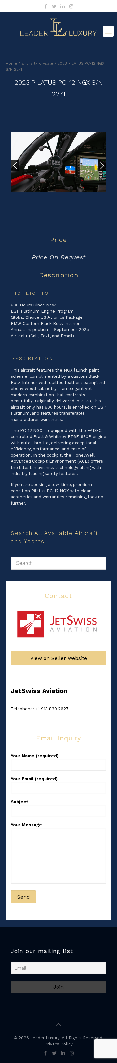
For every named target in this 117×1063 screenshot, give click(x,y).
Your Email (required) (34, 778)
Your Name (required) (34, 755)
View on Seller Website (58, 658)
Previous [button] (15, 165)
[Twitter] (54, 6)
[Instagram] (71, 6)
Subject (19, 801)
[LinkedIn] (62, 6)
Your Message (26, 824)
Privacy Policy (59, 1044)
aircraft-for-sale (37, 63)
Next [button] (102, 165)
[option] (58, 168)
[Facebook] (46, 6)
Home (11, 63)
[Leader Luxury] (58, 31)
